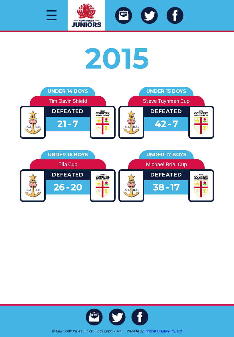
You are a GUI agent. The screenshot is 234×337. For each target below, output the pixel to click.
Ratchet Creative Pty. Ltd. (163, 331)
